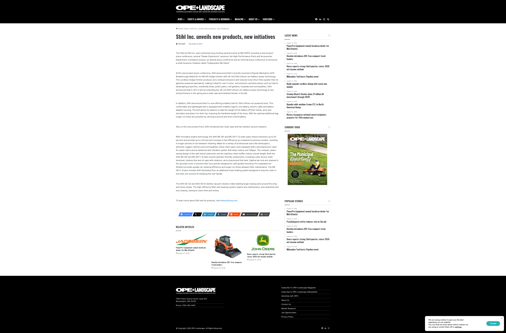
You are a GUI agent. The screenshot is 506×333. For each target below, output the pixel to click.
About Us (285, 300)
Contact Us (286, 304)
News (180, 19)
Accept (493, 323)
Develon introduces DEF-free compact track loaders (226, 263)
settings (458, 327)
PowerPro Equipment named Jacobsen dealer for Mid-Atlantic (191, 248)
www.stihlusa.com (228, 200)
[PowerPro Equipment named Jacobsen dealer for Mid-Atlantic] (192, 239)
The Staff (181, 44)
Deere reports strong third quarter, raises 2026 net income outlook (261, 255)
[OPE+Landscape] (200, 9)
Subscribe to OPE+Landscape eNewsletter (299, 292)
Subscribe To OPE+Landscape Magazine (298, 288)
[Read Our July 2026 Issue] (307, 159)
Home (180, 29)
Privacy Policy (287, 317)
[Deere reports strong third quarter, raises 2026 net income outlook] (263, 242)
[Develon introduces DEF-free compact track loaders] (227, 247)
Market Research (288, 308)
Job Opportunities (288, 313)
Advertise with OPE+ (290, 296)
